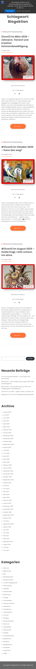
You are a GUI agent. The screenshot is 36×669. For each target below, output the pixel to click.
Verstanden (10, 11)
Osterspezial (7, 627)
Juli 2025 (6, 450)
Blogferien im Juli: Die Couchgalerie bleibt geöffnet (17, 394)
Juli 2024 (6, 486)
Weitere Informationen (23, 11)
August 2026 (7, 412)
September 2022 (8, 524)
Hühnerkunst (7, 609)
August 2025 (7, 447)
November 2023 (8, 509)
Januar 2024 (7, 503)
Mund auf (6, 624)
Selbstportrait (7, 644)
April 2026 (6, 424)
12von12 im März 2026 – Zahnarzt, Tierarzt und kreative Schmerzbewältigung (15, 41)
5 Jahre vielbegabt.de (10, 583)
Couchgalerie (7, 600)
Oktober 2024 (7, 477)
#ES (4, 574)
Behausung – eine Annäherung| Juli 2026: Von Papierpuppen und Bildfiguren (16, 387)
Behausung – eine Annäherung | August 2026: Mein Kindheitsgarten (17, 382)
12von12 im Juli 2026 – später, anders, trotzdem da (17, 391)
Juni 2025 (6, 453)
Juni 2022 (6, 533)
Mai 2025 (6, 456)
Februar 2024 (7, 500)
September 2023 (8, 515)
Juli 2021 (5, 547)
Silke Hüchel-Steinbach (18, 85)
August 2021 (7, 544)
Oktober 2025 (7, 441)
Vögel (5, 653)
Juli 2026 (6, 415)
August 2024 (7, 483)
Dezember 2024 (8, 471)
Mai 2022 (6, 536)
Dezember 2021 (8, 541)
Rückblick (6, 641)
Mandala (6, 618)
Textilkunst (6, 647)
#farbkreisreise (8, 577)
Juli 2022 (6, 530)
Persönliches (17, 32)
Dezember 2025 (8, 436)
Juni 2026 (6, 418)
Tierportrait (6, 650)
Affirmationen (7, 586)
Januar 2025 (7, 468)
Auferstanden (7, 591)
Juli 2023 (6, 521)
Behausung (6, 594)
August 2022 (7, 527)
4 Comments (19, 90)
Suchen (30, 358)
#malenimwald (8, 580)
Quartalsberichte (8, 636)
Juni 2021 (6, 550)
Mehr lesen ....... (18, 126)
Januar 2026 (7, 433)
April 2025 (6, 459)
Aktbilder (6, 588)
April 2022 (6, 539)
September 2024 (8, 480)
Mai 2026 (6, 421)
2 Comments (19, 194)
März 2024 (6, 497)
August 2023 (7, 518)
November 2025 (8, 438)
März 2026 (6, 427)
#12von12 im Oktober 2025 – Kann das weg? (17, 148)
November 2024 (8, 474)
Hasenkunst (7, 606)
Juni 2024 (6, 489)
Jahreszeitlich (7, 612)
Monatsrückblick (8, 621)
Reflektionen (7, 639)
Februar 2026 (7, 430)
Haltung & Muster (8, 603)
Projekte (5, 633)
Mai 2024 (6, 491)
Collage (5, 597)
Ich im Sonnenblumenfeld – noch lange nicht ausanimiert (15, 377)
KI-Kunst (6, 615)
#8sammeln (7, 571)
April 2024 (6, 494)
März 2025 (6, 462)
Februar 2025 (7, 465)
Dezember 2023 (8, 506)
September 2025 (8, 444)
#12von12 (7, 32)
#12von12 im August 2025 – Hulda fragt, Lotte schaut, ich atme (17, 252)
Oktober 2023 (7, 512)
